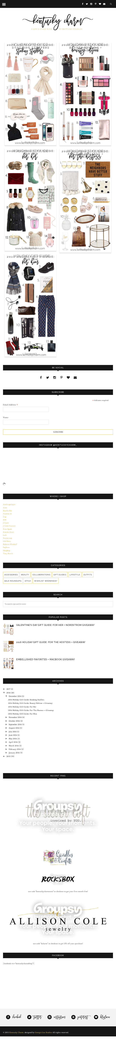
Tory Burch (8, 553)
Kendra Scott (8, 532)
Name (5, 417)
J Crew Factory (9, 526)
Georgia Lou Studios (43, 1032)
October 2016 (14, 721)
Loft (4, 535)
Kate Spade (7, 529)
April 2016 (13, 742)
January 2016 (14, 753)
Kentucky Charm (16, 1032)
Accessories (11, 575)
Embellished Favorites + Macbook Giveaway (45, 659)
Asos (5, 507)
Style (28, 581)
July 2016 (13, 731)
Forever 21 (7, 514)
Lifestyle (75, 575)
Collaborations (41, 575)
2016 (8, 692)
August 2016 (14, 728)
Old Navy (7, 541)
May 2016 (13, 738)
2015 (8, 756)
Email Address (10, 404)
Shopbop (6, 550)
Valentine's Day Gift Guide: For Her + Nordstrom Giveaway (55, 625)
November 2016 (15, 717)
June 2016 (13, 735)
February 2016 (15, 749)
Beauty (25, 575)
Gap (4, 517)
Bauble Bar (7, 510)
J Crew (6, 523)
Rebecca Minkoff (10, 544)
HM (4, 520)
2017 (8, 689)
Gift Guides (60, 575)
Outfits (88, 575)
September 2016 (15, 724)
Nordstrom (7, 538)
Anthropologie (9, 504)
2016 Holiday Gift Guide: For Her (30, 152)
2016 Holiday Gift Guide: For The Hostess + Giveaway (85, 153)
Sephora (6, 547)
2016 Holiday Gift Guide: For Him (30, 258)
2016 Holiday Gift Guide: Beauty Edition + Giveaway (85, 47)
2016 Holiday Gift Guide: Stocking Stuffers (30, 46)
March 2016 (14, 746)
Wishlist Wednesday (45, 581)
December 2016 (15, 696)
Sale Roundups (12, 581)
